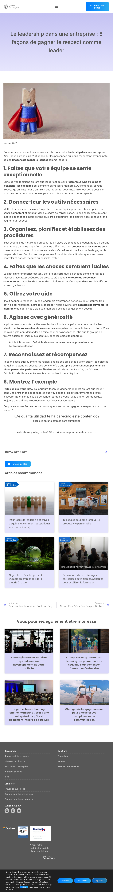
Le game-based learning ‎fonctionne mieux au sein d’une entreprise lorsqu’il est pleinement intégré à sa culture (29, 714)
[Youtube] (19, 810)
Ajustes (99, 880)
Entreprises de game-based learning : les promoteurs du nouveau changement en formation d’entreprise (84, 663)
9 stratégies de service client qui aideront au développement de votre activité (28, 663)
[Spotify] (7, 810)
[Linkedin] (13, 810)
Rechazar (82, 880)
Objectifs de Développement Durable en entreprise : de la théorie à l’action (25, 578)
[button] (56, 6)
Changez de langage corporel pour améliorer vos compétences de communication (84, 714)
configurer (24, 887)
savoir (79, 181)
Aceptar (65, 880)
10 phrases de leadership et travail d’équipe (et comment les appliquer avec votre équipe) (29, 523)
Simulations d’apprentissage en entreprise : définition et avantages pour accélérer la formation (83, 578)
